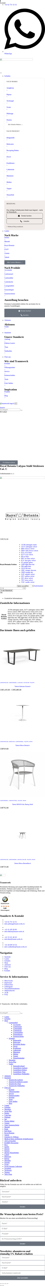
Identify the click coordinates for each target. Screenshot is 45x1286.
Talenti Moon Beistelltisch (22, 863)
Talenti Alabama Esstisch (22, 686)
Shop (6, 1021)
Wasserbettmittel (18, 1058)
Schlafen (7, 76)
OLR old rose (26, 568)
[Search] (21, 410)
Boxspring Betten (19, 1044)
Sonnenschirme (18, 1036)
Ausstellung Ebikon (20, 1070)
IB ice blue (25, 556)
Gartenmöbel (13, 682)
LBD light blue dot (27, 564)
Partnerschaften (14, 1095)
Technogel (8, 1170)
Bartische (12, 741)
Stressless (12, 1060)
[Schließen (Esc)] (7, 1283)
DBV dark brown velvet (29, 551)
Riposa (6, 1158)
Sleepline (7, 1160)
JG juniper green (27, 562)
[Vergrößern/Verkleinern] (1, 1283)
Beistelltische (21, 859)
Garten (6, 231)
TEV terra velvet (27, 580)
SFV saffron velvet (27, 576)
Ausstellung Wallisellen (21, 1074)
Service (11, 1093)
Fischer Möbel (9, 1121)
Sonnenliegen (17, 1034)
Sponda (7, 1162)
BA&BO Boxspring (11, 1143)
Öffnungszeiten (14, 1092)
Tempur (7, 1172)
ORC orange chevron (28, 570)
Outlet (11, 1064)
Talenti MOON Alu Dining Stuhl (22, 804)
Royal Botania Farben (8, 564)
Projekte (11, 1097)
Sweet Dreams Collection (13, 1166)
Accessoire (17, 1025)
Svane (6, 1164)
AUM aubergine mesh (29, 545)
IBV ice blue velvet (28, 558)
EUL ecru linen (26, 553)
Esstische (26, 682)
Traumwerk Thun (15, 1084)
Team (11, 1099)
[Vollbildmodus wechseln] (3, 1283)
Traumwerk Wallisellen (17, 1086)
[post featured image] (22, 678)
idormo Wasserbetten (11, 1153)
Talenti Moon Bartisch (22, 745)
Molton (15, 1054)
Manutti (7, 1127)
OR (1, 593)
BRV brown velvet (27, 549)
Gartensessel (17, 1027)
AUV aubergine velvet (29, 547)
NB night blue (26, 566)
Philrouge (7, 1157)
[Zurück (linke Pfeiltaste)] (1, 1285)
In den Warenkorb (6, 590)
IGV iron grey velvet (28, 560)
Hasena (7, 1151)
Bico (6, 1145)
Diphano (7, 1117)
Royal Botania (9, 1133)
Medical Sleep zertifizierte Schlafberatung (18, 1139)
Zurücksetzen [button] (38, 586)
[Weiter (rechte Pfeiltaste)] (3, 1285)
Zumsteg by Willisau (11, 1137)
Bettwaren (16, 1042)
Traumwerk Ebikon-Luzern (18, 1082)
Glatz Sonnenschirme (11, 1125)
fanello (6, 1147)
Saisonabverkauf (19, 1066)
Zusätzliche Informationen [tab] (13, 598)
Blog (10, 1103)
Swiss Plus (12, 1062)
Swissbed (7, 1168)
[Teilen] (5, 1283)
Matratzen (16, 1052)
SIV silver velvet (27, 578)
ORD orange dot (27, 572)
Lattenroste (17, 1050)
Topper (15, 1056)
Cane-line (7, 1115)
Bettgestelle (17, 1040)
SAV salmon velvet (28, 574)
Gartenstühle (13, 800)
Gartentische (4, 682)
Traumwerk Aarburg (16, 1080)
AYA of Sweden (10, 1141)
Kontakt (11, 1090)
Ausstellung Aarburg (20, 1068)
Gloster (6, 1123)
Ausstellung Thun (19, 1072)
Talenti (32, 682)
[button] (2, 408)
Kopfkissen (17, 1048)
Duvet (15, 1046)
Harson (6, 1149)
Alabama (20, 682)
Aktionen (7, 320)
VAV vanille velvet (27, 582)
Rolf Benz (7, 1131)
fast (5, 1119)
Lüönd (6, 1155)
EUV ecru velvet (27, 555)
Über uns (7, 357)
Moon (30, 741)
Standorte (7, 333)
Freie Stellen (13, 1101)
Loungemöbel (18, 1032)
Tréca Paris (8, 1174)
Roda (6, 1129)
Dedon (6, 1113)
